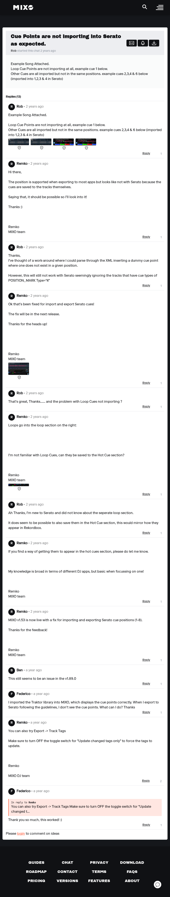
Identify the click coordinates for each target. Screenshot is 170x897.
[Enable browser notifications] (143, 43)
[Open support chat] (157, 884)
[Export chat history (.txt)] (154, 43)
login (21, 834)
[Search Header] (144, 7)
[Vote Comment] (156, 153)
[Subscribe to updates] (131, 43)
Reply (146, 153)
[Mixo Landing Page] (23, 7)
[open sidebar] (159, 7)
